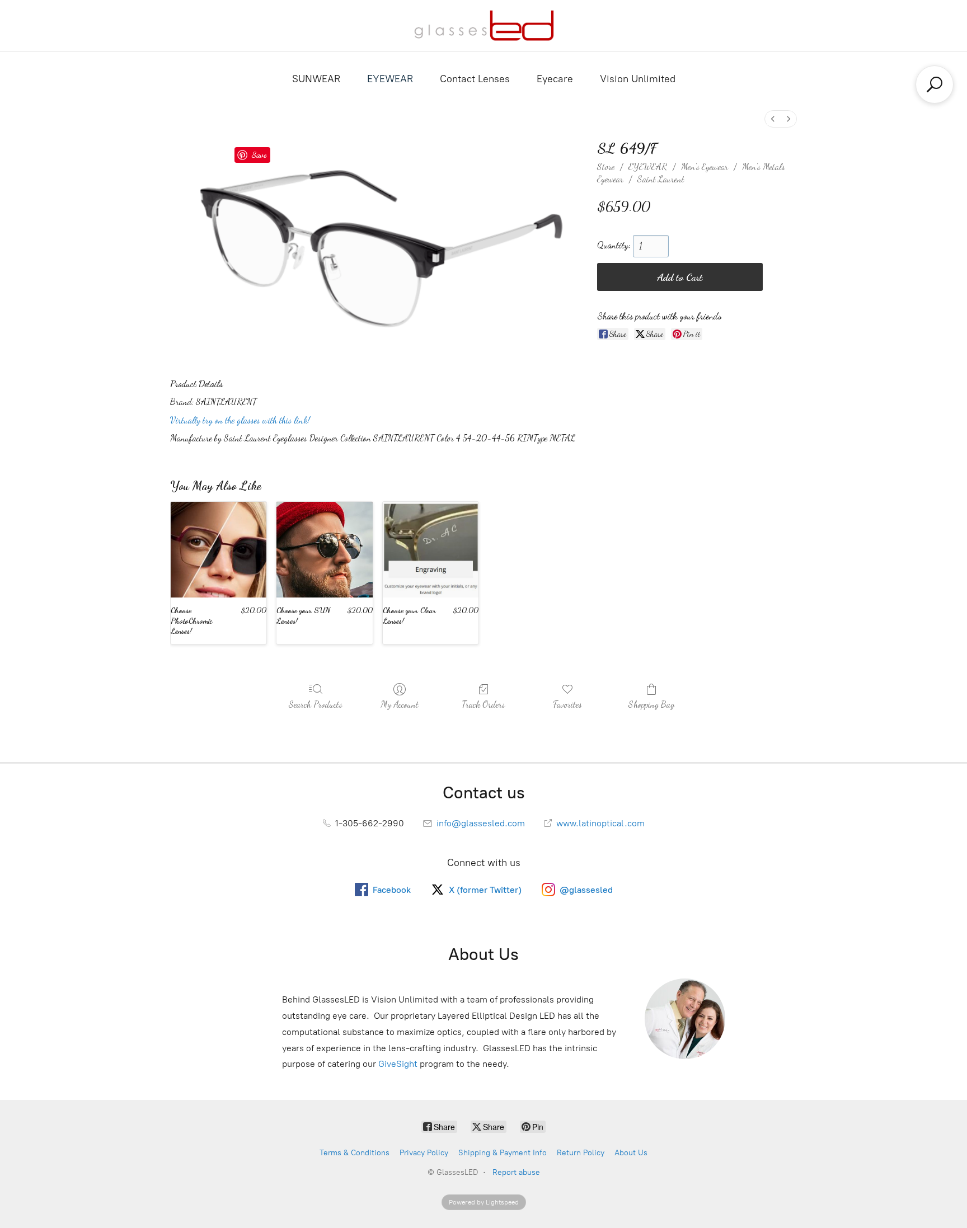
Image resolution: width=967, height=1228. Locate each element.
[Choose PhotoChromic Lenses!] (218, 549)
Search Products (315, 704)
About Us (630, 1153)
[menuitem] (773, 119)
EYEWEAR (390, 79)
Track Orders (483, 704)
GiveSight (397, 1063)
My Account (400, 704)
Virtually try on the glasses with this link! (240, 420)
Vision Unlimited (637, 79)
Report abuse (516, 1172)
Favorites (567, 704)
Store (605, 166)
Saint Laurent (660, 178)
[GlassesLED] (483, 26)
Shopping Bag (651, 704)
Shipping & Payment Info (502, 1153)
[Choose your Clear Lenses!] (430, 549)
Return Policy (580, 1153)
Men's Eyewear (704, 166)
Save (258, 154)
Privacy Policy (424, 1153)
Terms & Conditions (354, 1153)
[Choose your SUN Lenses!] (324, 549)
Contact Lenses (475, 79)
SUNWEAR (316, 79)
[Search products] (934, 84)
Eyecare (555, 79)
